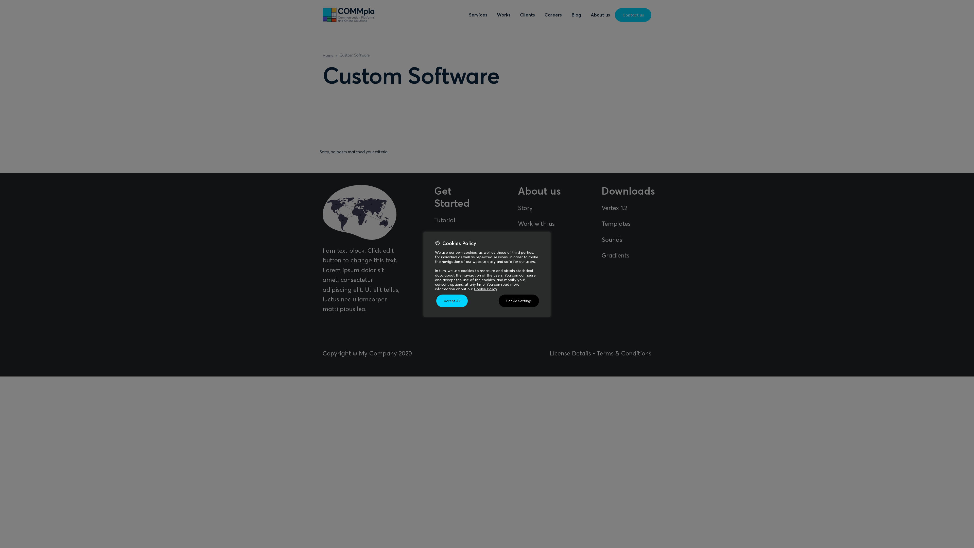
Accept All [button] (452, 301)
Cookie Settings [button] (518, 301)
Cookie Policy (485, 289)
